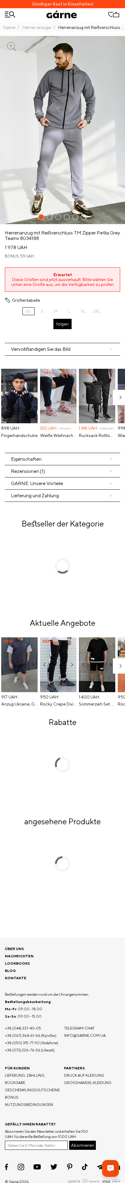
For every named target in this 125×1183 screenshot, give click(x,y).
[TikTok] (85, 1167)
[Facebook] (6, 1167)
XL (83, 311)
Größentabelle (26, 300)
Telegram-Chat (79, 1028)
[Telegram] (100, 1167)
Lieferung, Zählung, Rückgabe (25, 1079)
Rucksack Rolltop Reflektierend (97, 435)
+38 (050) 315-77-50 (22, 1042)
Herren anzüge (36, 27)
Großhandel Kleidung (87, 1082)
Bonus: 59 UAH (19, 256)
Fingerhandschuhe (19, 435)
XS (28, 311)
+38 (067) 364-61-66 (22, 1035)
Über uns (14, 948)
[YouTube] (37, 1167)
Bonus (12, 1097)
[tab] (62, 459)
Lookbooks (17, 963)
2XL (96, 311)
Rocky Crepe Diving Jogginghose (58, 704)
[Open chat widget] (110, 1168)
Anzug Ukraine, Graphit (19, 704)
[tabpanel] (62, 404)
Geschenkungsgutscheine (32, 1090)
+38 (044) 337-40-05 (23, 1028)
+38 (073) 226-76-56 (22, 1050)
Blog (10, 970)
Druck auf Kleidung (84, 1075)
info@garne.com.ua (85, 1035)
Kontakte (15, 978)
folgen (62, 324)
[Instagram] (21, 1167)
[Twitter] (53, 1167)
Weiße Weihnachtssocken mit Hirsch (58, 435)
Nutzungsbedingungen (29, 1104)
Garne (9, 27)
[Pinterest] (70, 1167)
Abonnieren (82, 1145)
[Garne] (61, 14)
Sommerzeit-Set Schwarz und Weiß (97, 704)
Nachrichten (19, 956)
